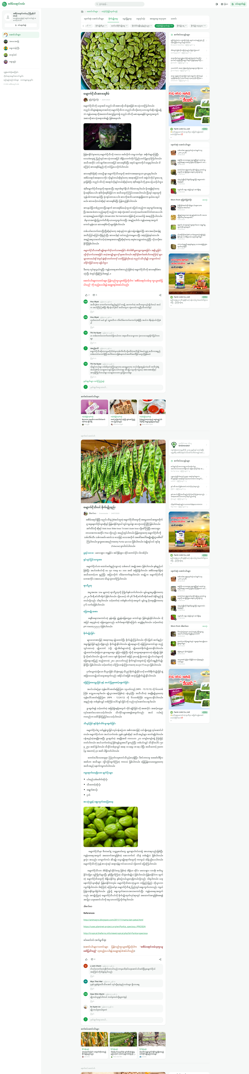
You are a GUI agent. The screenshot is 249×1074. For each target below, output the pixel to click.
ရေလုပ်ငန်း (140, 19)
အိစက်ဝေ (92, 513)
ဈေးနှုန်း (12, 62)
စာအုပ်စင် (13, 55)
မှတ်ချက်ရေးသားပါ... (98, 387)
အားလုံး (205, 200)
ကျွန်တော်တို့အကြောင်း (11, 72)
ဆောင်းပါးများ (15, 35)
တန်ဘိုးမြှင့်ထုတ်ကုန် (109, 11)
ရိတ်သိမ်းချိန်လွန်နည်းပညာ (142, 26)
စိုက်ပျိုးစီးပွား (101, 26)
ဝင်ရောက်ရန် (22, 25)
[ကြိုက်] (86, 959)
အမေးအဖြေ (14, 42)
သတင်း (174, 19)
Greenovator (103, 513)
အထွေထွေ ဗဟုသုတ (158, 19)
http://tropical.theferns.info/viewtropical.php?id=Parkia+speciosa (116, 933)
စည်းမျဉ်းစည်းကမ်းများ (11, 80)
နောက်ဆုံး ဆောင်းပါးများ (94, 19)
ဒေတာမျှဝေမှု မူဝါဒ (26, 80)
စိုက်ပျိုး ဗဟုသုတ (198, 26)
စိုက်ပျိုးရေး (113, 19)
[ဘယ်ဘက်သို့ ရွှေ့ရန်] (84, 25)
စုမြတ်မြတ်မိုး (94, 100)
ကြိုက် (92, 312)
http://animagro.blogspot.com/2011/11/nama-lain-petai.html (113, 920)
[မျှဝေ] (160, 295)
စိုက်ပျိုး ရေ (182, 26)
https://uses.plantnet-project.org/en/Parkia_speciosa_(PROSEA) (115, 927)
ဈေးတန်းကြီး (14, 48)
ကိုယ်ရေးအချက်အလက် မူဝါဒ (13, 76)
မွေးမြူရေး (127, 19)
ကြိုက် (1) (93, 343)
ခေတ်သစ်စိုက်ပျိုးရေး (119, 26)
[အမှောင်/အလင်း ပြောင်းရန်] (216, 4)
